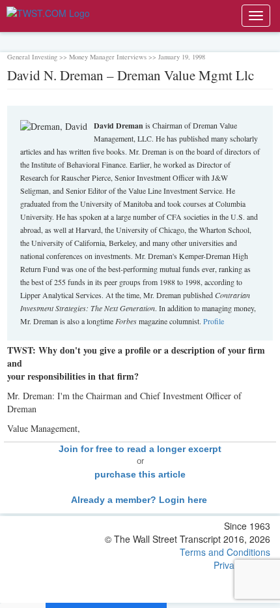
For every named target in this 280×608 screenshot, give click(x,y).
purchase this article (140, 474)
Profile (213, 321)
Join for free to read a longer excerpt (140, 449)
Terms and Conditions (225, 551)
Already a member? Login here (140, 499)
